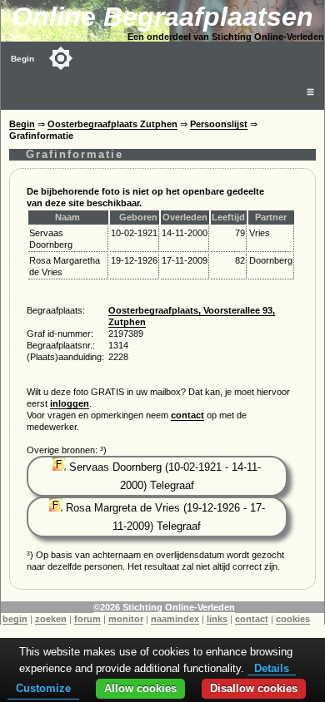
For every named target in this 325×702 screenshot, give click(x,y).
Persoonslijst (219, 124)
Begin (22, 58)
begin (15, 619)
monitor (125, 619)
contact (187, 415)
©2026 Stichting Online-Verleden (164, 607)
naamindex (175, 619)
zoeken (51, 619)
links (217, 619)
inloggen (69, 403)
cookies (293, 619)
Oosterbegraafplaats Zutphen (113, 124)
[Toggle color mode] (61, 58)
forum (87, 619)
